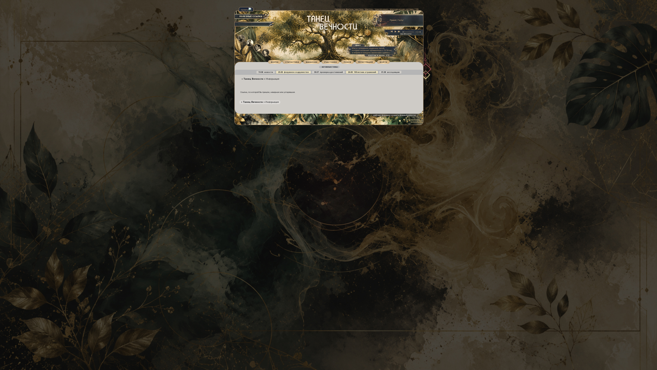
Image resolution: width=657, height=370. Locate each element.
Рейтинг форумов (381, 115)
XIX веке (315, 28)
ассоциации (390, 72)
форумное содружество (293, 72)
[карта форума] (367, 33)
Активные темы (329, 67)
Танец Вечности (253, 79)
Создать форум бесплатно (403, 115)
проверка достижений (328, 72)
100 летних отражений (362, 72)
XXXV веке (322, 32)
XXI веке (327, 30)
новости (265, 72)
